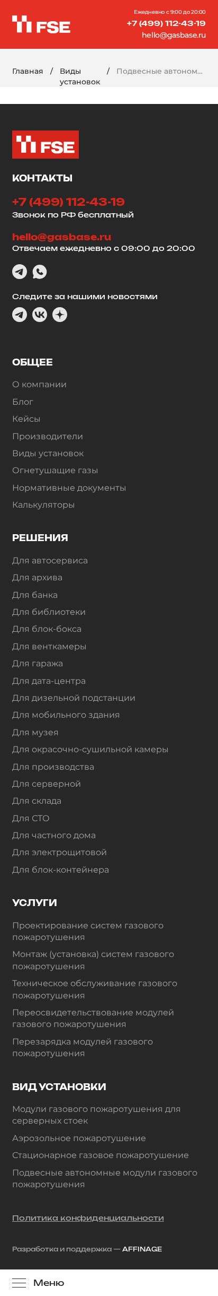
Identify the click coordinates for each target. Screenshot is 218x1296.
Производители (47, 436)
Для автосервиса (50, 560)
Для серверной (46, 784)
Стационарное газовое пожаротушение (100, 1155)
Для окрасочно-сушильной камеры (90, 749)
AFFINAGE (142, 1249)
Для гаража (37, 663)
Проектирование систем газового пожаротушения (88, 931)
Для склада (36, 801)
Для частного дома (54, 835)
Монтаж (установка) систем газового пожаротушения (93, 960)
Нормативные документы (69, 488)
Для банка (35, 595)
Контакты (42, 178)
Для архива (37, 577)
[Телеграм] (19, 271)
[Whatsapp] (39, 272)
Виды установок (80, 76)
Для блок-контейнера (60, 870)
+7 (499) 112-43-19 (166, 23)
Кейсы (26, 419)
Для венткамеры (49, 646)
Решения (40, 538)
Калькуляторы (43, 505)
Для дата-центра (49, 681)
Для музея (35, 732)
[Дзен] (59, 314)
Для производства (53, 767)
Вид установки (59, 1087)
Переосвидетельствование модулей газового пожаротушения (93, 1018)
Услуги (34, 903)
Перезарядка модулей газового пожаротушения (82, 1047)
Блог (22, 402)
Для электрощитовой (59, 852)
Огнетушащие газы (55, 470)
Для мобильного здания (66, 715)
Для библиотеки (49, 612)
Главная (27, 71)
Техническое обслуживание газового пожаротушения (94, 989)
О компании (39, 384)
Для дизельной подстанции (73, 698)
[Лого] (41, 24)
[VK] (39, 314)
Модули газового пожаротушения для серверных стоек (96, 1115)
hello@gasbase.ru (174, 35)
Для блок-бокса (46, 629)
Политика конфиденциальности (88, 1217)
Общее (32, 362)
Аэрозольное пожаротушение (79, 1138)
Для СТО (31, 818)
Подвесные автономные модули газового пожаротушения (104, 1178)
